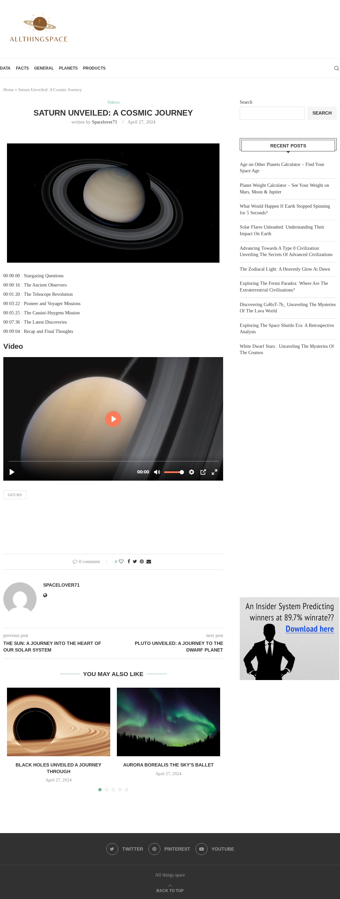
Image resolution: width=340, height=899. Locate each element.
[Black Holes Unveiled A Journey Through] (58, 722)
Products (94, 68)
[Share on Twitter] (135, 561)
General (44, 68)
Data (5, 68)
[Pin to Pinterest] (142, 561)
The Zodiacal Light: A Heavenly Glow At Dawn (285, 269)
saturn (15, 495)
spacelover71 (104, 122)
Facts (22, 68)
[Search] (336, 68)
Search (246, 102)
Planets (68, 68)
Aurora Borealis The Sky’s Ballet (168, 764)
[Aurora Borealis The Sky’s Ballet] (168, 722)
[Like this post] (121, 561)
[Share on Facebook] (129, 561)
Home (8, 89)
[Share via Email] (148, 561)
